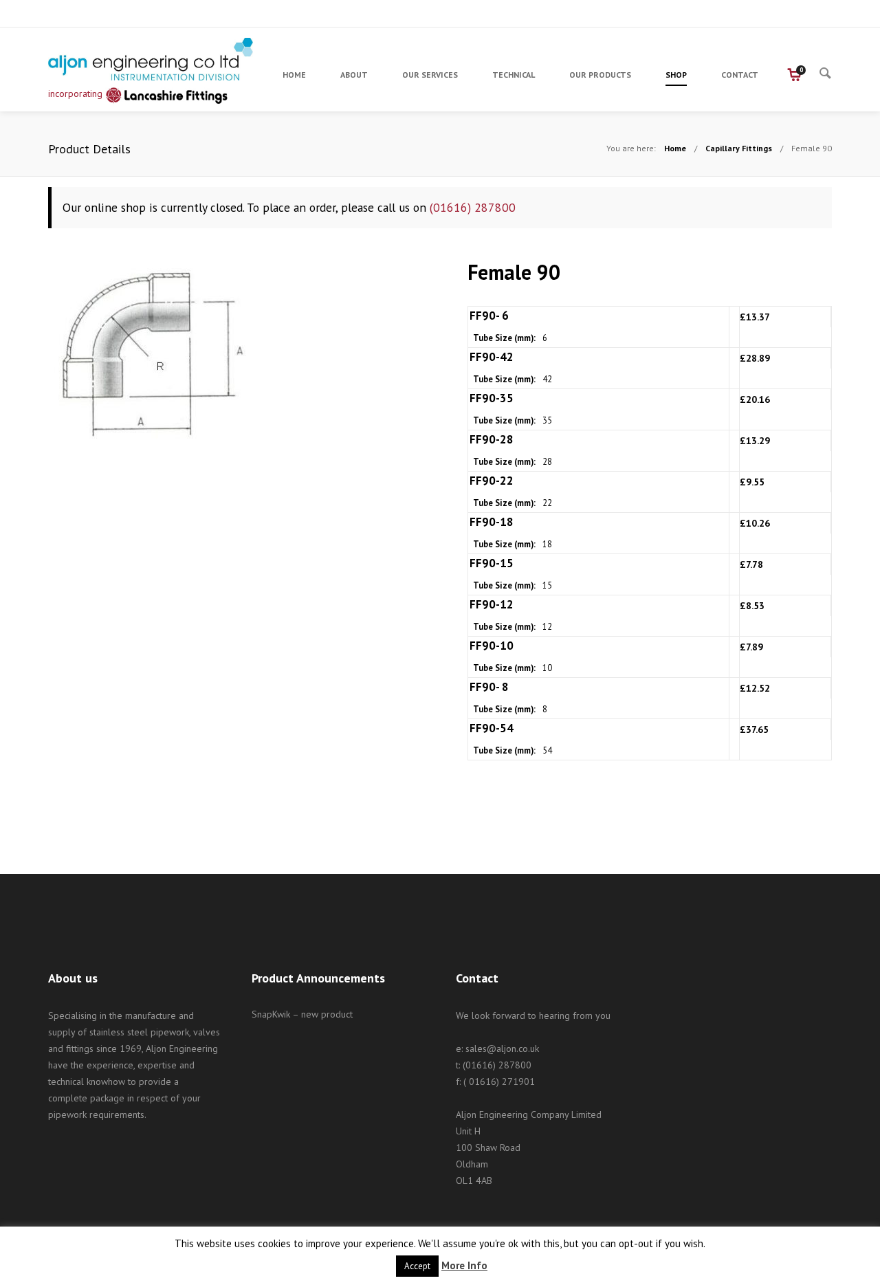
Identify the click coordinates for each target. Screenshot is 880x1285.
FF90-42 (492, 356)
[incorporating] (151, 59)
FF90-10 (492, 645)
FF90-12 (492, 604)
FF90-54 (492, 728)
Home (675, 148)
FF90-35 (492, 398)
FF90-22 (492, 480)
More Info (464, 1265)
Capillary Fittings (738, 148)
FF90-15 (492, 563)
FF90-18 (492, 521)
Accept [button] (417, 1266)
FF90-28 (492, 439)
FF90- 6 (489, 315)
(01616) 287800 (473, 207)
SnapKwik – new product (302, 1014)
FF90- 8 (489, 686)
